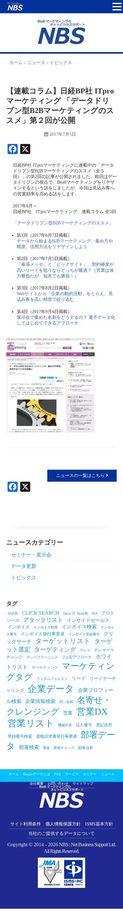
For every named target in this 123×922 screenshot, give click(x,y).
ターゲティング (55, 649)
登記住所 (104, 725)
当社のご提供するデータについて (61, 833)
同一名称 (66, 702)
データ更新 (23, 566)
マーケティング (45, 667)
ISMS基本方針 (99, 824)
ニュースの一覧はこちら (81, 475)
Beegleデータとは (36, 774)
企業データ (51, 689)
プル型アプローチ (77, 657)
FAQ (57, 774)
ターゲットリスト (63, 641)
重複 (46, 748)
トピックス (23, 577)
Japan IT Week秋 (75, 613)
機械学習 (65, 725)
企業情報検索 (40, 701)
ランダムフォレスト (52, 679)
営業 (68, 713)
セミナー (90, 774)
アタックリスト (43, 620)
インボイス (19, 627)
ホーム (14, 774)
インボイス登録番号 (84, 634)
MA (94, 613)
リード (79, 678)
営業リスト (31, 723)
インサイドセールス (88, 620)
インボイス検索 (79, 626)
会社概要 (37, 783)
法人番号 (84, 725)
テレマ (85, 650)
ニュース (108, 774)
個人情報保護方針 (63, 824)
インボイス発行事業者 (42, 634)
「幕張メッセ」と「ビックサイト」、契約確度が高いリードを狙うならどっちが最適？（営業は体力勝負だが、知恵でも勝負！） (65, 270)
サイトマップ (83, 783)
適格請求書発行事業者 (56, 736)
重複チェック (64, 748)
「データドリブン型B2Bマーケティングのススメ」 (63, 223)
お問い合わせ (58, 783)
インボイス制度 (45, 627)
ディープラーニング (42, 657)
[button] (117, 6)
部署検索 (29, 747)
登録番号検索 (20, 736)
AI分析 (13, 613)
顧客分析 (85, 748)
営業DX (92, 711)
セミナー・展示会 (31, 554)
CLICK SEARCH (40, 613)
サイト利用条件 (25, 824)
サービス (72, 774)
